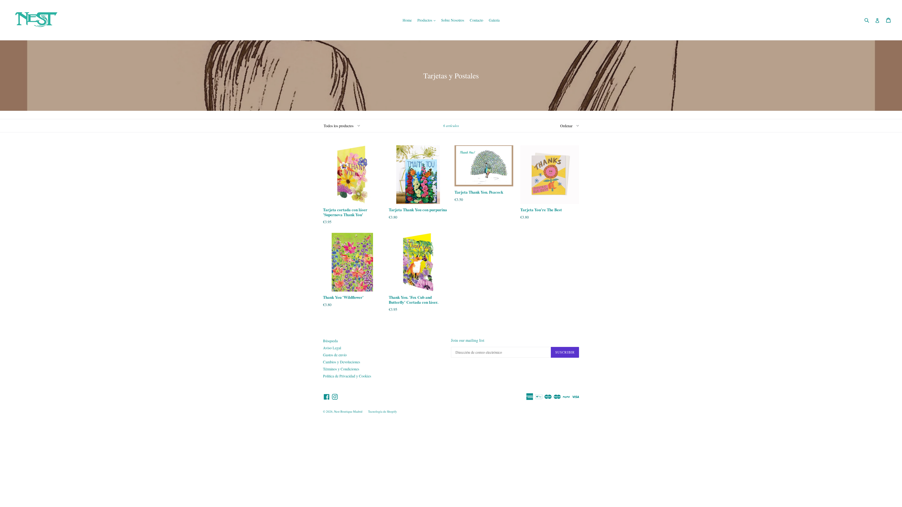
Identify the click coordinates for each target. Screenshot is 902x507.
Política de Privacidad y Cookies (347, 375)
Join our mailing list (467, 340)
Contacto (476, 20)
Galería (494, 20)
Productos (427, 20)
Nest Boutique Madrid (348, 411)
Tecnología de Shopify (382, 411)
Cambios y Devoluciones (341, 361)
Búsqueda (330, 340)
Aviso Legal (332, 347)
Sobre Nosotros (452, 20)
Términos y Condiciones (341, 368)
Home (407, 20)
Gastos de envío (335, 354)
